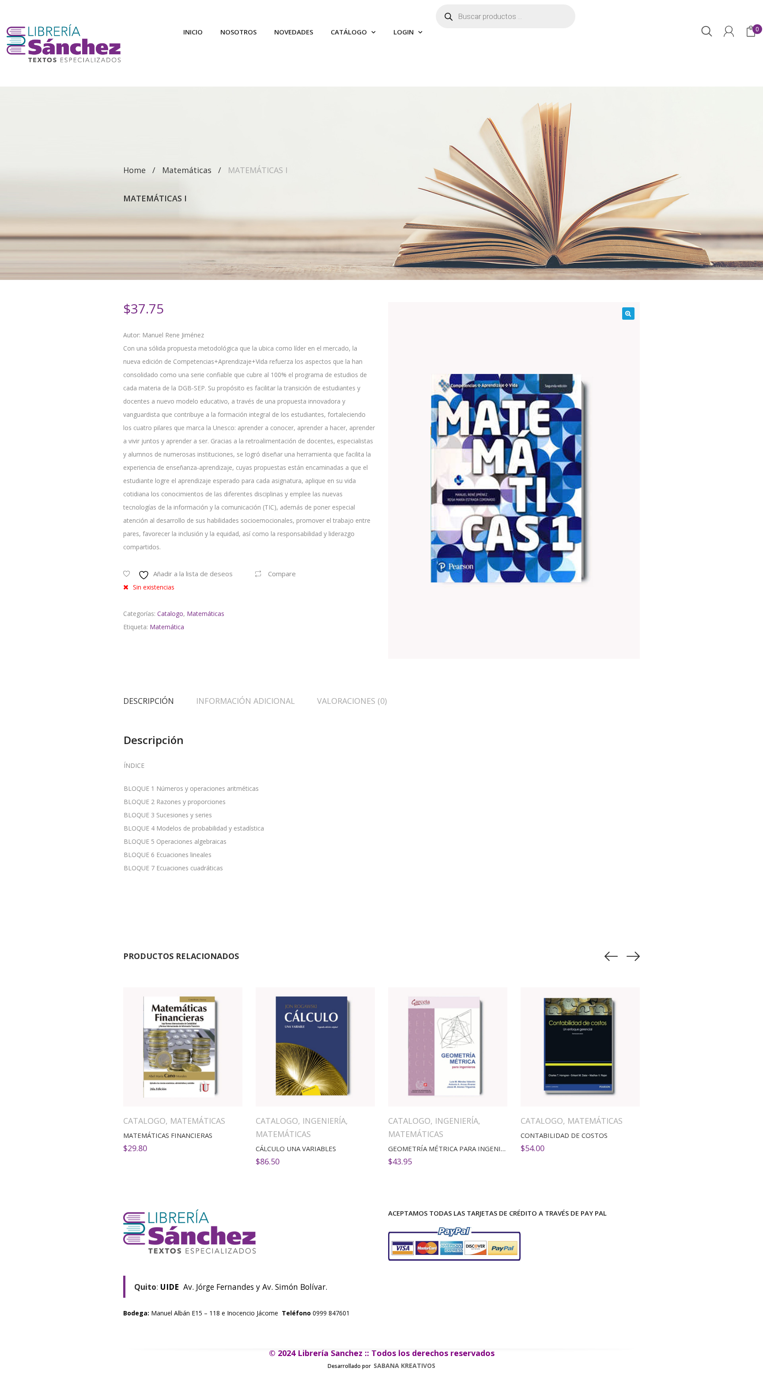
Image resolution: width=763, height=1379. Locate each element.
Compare (282, 573)
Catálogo (349, 31)
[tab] (154, 700)
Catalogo (170, 613)
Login (403, 31)
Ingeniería (324, 1120)
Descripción (148, 700)
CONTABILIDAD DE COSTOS (564, 1135)
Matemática (167, 627)
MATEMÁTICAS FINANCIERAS (167, 1135)
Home (134, 170)
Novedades (293, 31)
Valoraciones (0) (352, 700)
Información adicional (245, 700)
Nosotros (238, 31)
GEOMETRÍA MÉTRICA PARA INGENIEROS (453, 1148)
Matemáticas (187, 170)
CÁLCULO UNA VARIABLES (296, 1148)
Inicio (193, 31)
